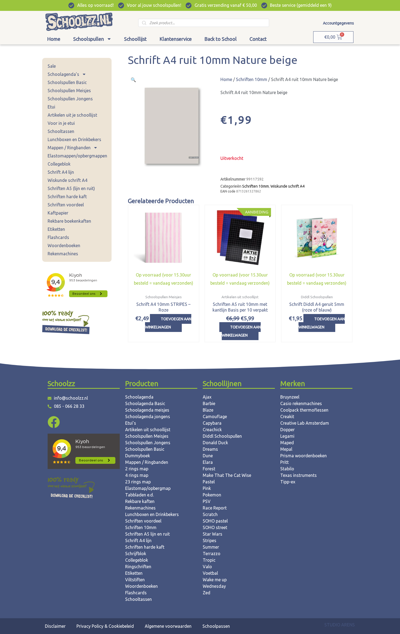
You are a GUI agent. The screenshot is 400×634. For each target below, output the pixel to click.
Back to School (220, 39)
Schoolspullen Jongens (70, 98)
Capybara (212, 423)
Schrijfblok (135, 553)
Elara (208, 462)
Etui (51, 106)
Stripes (209, 540)
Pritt (284, 462)
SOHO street (215, 527)
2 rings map (136, 468)
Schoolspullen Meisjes (69, 90)
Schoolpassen (216, 626)
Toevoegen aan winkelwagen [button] (168, 323)
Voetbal (210, 573)
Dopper (287, 429)
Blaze (208, 410)
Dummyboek (137, 455)
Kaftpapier (58, 212)
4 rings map (136, 475)
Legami (287, 436)
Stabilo (287, 468)
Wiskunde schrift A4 (67, 180)
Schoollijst (135, 39)
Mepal (286, 449)
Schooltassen (61, 131)
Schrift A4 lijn (61, 172)
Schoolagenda (139, 396)
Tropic (209, 560)
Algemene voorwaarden (168, 626)
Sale (52, 66)
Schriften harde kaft (67, 196)
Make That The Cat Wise (227, 475)
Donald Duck (215, 442)
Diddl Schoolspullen (222, 436)
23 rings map (138, 481)
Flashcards (58, 237)
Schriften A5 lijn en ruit (147, 534)
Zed (206, 592)
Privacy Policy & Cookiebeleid (105, 626)
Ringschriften (138, 566)
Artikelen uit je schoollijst (72, 115)
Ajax (207, 396)
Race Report (215, 507)
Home (53, 39)
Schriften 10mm (251, 79)
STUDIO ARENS (339, 624)
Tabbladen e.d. (139, 494)
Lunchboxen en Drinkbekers (74, 139)
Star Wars (212, 534)
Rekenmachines (63, 253)
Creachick (212, 429)
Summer (211, 547)
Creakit (287, 416)
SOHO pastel (215, 520)
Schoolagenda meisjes (147, 410)
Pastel (209, 481)
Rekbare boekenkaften (69, 221)
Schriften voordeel (66, 204)
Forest (209, 468)
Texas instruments (298, 475)
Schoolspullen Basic (67, 82)
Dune (208, 455)
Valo (207, 566)
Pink (207, 488)
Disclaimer (55, 626)
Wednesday (214, 586)
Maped (287, 442)
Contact (258, 39)
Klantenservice (175, 39)
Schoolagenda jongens (147, 416)
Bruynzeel (289, 396)
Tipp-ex (287, 481)
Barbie (209, 403)
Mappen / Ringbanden (69, 147)
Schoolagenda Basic (145, 403)
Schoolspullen (88, 39)
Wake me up (215, 579)
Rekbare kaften (140, 501)
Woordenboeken (64, 245)
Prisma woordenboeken (303, 455)
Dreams (210, 449)
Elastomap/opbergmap (148, 488)
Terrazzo (211, 553)
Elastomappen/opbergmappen (77, 155)
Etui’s (130, 423)
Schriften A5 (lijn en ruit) (71, 188)
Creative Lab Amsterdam (304, 423)
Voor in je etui (61, 123)
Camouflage (215, 416)
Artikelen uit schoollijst (147, 429)
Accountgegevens (338, 23)
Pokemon (212, 494)
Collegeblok (59, 163)
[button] (133, 79)
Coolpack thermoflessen (304, 410)
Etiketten (56, 229)
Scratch (210, 514)
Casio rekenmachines (301, 403)
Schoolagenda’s (63, 74)
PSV (207, 501)
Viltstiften (135, 579)
